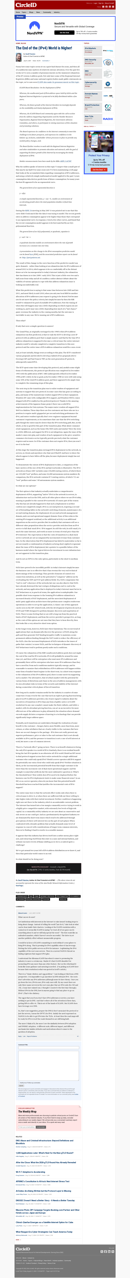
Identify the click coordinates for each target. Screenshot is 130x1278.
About (24, 1258)
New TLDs (89, 116)
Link (24, 1036)
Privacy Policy (42, 1263)
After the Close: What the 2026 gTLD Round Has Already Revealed (46, 1162)
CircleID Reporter (21, 1166)
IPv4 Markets (75, 896)
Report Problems (32, 1036)
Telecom (46, 899)
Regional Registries (33, 899)
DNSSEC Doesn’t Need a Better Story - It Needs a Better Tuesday (45, 1200)
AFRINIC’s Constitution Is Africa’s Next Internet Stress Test (42, 1181)
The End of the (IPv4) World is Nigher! (44, 48)
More (17, 1240)
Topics (24, 12)
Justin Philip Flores (21, 1194)
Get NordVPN (32, 870)
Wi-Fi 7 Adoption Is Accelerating (30, 1172)
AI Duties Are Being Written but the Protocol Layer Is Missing (43, 1191)
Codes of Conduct (31, 1263)
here (31, 254)
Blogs (31, 12)
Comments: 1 (46, 61)
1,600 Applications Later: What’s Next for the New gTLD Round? (45, 1153)
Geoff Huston (23, 880)
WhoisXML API (20, 1216)
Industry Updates (58, 1260)
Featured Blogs (38, 1260)
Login (95, 3)
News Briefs (47, 1260)
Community (47, 12)
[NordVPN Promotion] (65, 40)
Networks (20, 899)
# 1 (78, 1036)
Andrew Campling (21, 1147)
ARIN (62, 161)
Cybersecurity (22, 896)
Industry (57, 12)
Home (18, 12)
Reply (20, 1036)
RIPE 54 (28, 210)
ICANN (36, 896)
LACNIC (68, 161)
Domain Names (91, 94)
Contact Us (31, 1258)
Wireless (63, 899)
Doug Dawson (20, 1175)
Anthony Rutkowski (21, 1235)
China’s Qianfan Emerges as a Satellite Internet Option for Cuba (44, 1222)
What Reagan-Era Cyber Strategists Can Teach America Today (44, 1232)
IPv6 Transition (62, 896)
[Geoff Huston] (19, 61)
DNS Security (90, 60)
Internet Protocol (48, 896)
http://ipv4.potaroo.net (31, 257)
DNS (31, 896)
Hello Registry (20, 1156)
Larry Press (19, 1226)
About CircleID (109, 3)
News (38, 12)
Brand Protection (92, 105)
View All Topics (89, 126)
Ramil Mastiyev (20, 1204)
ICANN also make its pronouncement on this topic (58, 82)
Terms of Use (51, 1263)
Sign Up (101, 3)
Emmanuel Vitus (20, 1185)
